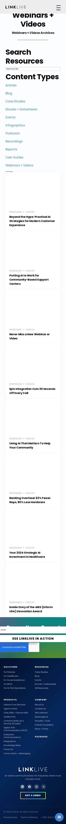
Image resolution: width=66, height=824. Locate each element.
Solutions (10, 666)
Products (10, 699)
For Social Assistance (14, 680)
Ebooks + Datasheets (45, 684)
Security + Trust (42, 720)
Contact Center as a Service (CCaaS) (14, 722)
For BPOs (8, 684)
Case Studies (41, 672)
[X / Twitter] (43, 787)
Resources (42, 666)
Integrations (10, 741)
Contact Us (40, 708)
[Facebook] (29, 787)
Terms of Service (29, 817)
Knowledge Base (12, 745)
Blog (37, 676)
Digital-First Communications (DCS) (15, 729)
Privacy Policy (10, 817)
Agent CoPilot (10, 708)
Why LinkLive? (41, 712)
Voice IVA (8, 749)
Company (41, 699)
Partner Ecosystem (44, 725)
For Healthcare (11, 676)
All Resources (41, 688)
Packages (41, 736)
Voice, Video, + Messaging (17, 753)
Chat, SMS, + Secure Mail (16, 712)
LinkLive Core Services (14, 704)
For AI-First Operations (15, 688)
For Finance (9, 672)
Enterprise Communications (12, 736)
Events (38, 680)
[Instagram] (36, 787)
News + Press (41, 729)
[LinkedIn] (22, 787)
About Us (39, 704)
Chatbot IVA (10, 716)
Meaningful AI (41, 716)
